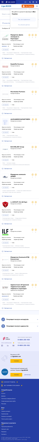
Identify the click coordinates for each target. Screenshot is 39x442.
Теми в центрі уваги (6, 419)
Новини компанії (5, 411)
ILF (12, 229)
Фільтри (7, 23)
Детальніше (27, 374)
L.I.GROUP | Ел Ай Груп (19, 202)
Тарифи (16, 361)
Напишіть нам (5, 429)
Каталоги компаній (6, 416)
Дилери (3, 396)
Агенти (3, 393)
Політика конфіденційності (8, 398)
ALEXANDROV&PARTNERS (20, 119)
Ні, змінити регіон (24, 24)
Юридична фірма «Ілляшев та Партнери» (17, 37)
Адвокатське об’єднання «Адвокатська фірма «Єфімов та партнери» (20, 286)
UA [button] (25, 2)
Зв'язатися (8, 58)
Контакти (3, 434)
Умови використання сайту (8, 401)
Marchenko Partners (18, 92)
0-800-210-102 (24, 345)
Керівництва (4, 414)
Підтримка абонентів (7, 426)
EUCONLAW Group (17, 147)
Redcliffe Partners (17, 64)
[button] (2, 2)
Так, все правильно (24, 19)
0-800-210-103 (24, 340)
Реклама (3, 403)
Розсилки (3, 431)
